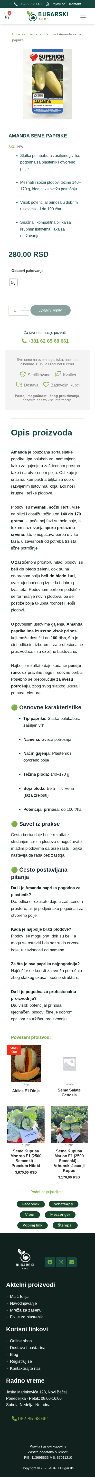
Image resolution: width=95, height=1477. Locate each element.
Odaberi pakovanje (27, 271)
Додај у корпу (50, 310)
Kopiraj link (32, 1225)
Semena (34, 34)
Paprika (50, 34)
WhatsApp (63, 1204)
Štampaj (65, 1225)
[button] (83, 16)
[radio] (13, 282)
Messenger (60, 1214)
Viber (30, 1214)
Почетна (19, 34)
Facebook (30, 1204)
